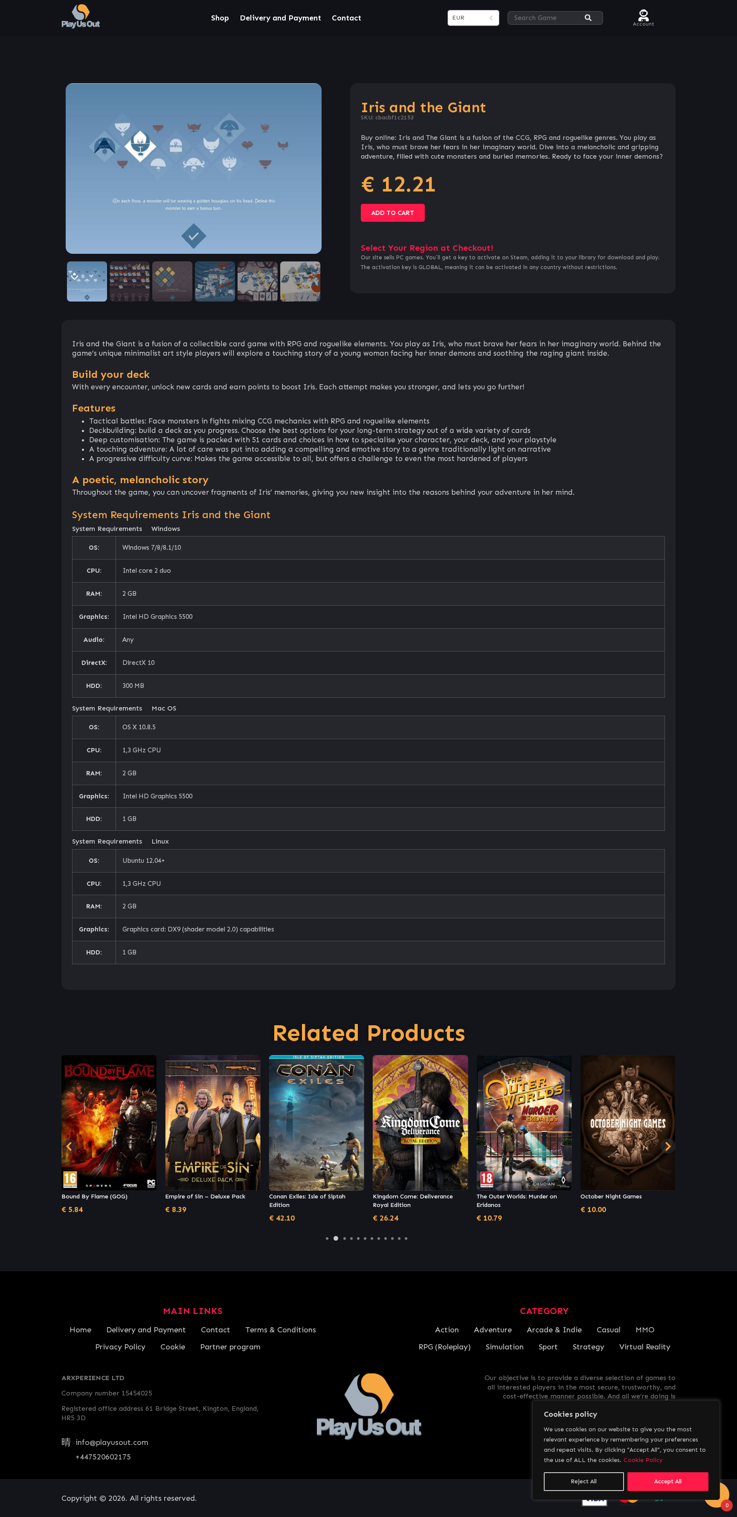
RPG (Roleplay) (444, 1347)
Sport (548, 1347)
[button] (327, 1238)
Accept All (668, 1481)
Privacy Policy (120, 1347)
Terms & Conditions (280, 1329)
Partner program (230, 1347)
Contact (346, 18)
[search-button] (588, 18)
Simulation (505, 1347)
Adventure (493, 1329)
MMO (644, 1329)
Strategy (588, 1347)
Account (643, 23)
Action (447, 1329)
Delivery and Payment (280, 18)
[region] (626, 1450)
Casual (609, 1329)
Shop (220, 18)
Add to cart (392, 213)
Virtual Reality (644, 1347)
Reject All (584, 1481)
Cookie (172, 1347)
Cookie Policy (643, 1460)
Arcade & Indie (554, 1329)
